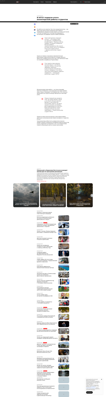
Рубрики (55, 1)
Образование (39, 21)
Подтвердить (89, 392)
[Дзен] (74, 24)
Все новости (36, 1)
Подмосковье (48, 1)
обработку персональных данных (91, 387)
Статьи (42, 1)
